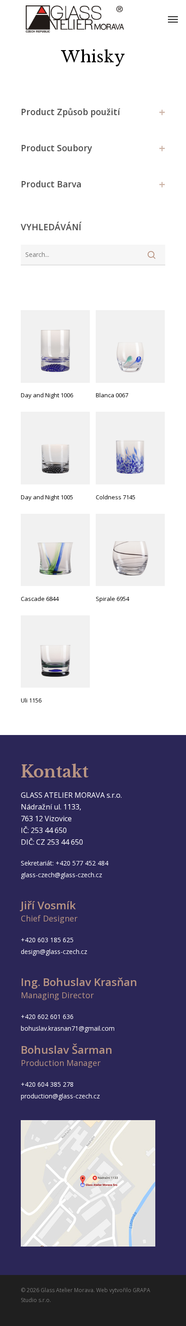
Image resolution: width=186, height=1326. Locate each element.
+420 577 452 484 (82, 863)
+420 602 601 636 (47, 1016)
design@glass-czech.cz (54, 951)
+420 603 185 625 (47, 939)
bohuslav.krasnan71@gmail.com (68, 1028)
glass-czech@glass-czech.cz (61, 874)
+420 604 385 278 (47, 1084)
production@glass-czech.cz (60, 1096)
